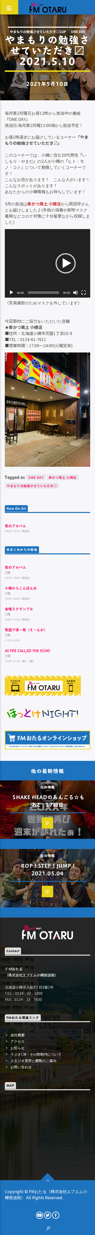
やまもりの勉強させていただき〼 (32, 486)
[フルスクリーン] (83, 292)
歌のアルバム (15, 525)
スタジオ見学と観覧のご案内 (33, 1060)
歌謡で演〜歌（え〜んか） (26, 629)
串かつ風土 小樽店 (63, 477)
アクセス (17, 1041)
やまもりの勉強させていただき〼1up (38, 31)
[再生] (11, 292)
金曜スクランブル (19, 609)
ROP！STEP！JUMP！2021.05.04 (49, 869)
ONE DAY (78, 31)
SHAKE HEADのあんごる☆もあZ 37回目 (49, 801)
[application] (47, 263)
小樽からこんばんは (21, 588)
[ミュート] (75, 292)
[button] (65, 263)
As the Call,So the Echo (27, 650)
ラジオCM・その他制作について (36, 1054)
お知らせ (17, 1047)
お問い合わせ (21, 1066)
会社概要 (17, 1034)
